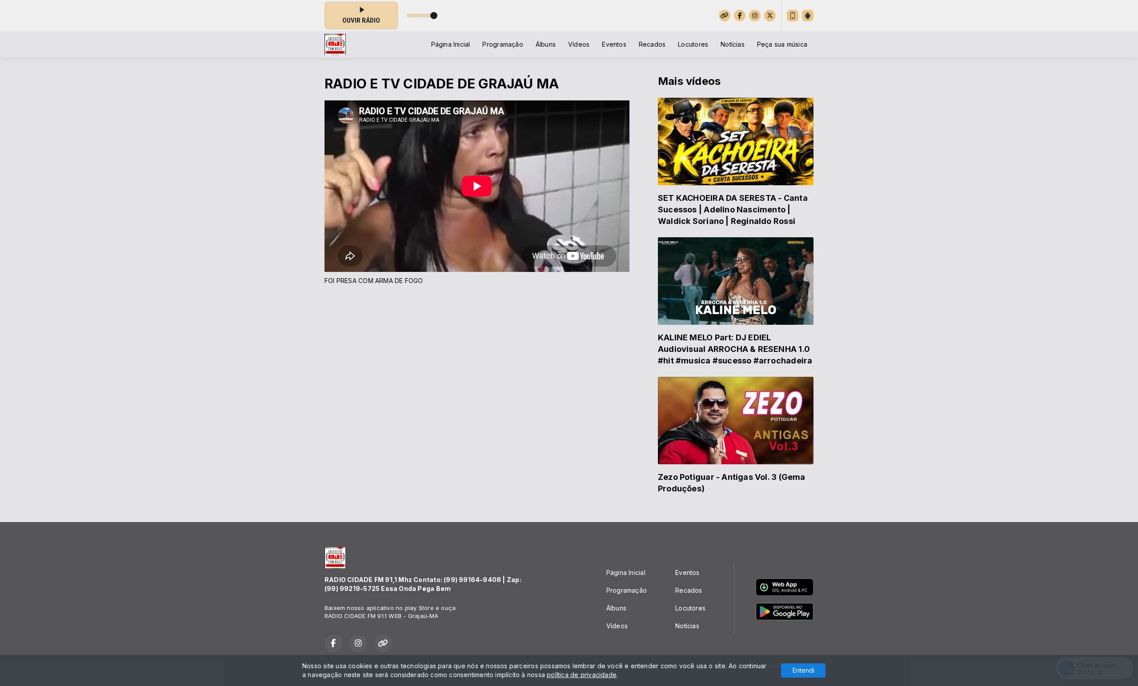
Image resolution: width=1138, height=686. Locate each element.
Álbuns (546, 44)
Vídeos (578, 44)
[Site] (724, 15)
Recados (652, 44)
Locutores (693, 44)
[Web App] (792, 15)
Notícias (733, 44)
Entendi (803, 670)
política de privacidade (582, 674)
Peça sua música (782, 44)
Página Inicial (450, 44)
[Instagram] (755, 15)
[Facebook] (739, 15)
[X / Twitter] (770, 15)
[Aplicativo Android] (807, 15)
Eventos (614, 44)
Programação (502, 44)
